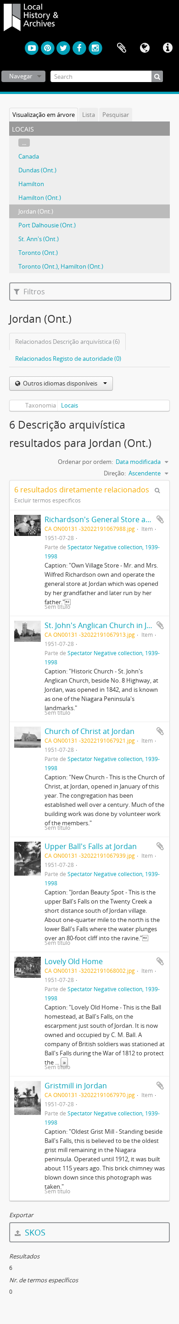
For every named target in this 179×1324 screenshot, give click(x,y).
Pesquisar (115, 114)
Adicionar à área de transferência (160, 519)
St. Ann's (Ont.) (38, 239)
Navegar (20, 76)
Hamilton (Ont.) (39, 197)
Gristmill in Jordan (76, 1086)
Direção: (115, 473)
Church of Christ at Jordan (89, 731)
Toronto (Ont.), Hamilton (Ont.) (60, 266)
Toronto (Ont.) (38, 252)
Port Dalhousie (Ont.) (47, 225)
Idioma (144, 48)
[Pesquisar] (157, 76)
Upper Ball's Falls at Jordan (91, 846)
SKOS (33, 1232)
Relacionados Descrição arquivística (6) (67, 341)
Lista (88, 114)
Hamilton (31, 184)
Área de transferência (121, 48)
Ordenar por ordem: (85, 462)
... (24, 142)
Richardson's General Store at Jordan (109, 519)
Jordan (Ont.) (35, 211)
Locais (69, 405)
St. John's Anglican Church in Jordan (106, 625)
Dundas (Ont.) (37, 170)
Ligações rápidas (167, 48)
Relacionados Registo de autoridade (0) (68, 358)
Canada (28, 156)
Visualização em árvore (43, 114)
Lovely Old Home (74, 961)
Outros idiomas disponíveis (60, 383)
